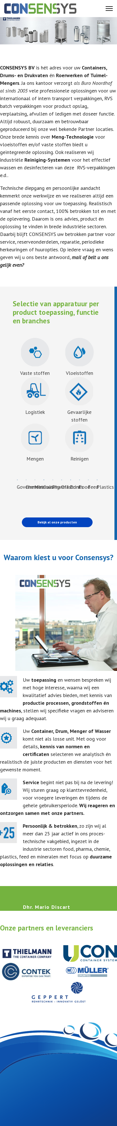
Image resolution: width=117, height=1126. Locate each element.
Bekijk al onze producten (57, 522)
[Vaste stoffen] (35, 352)
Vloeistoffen (79, 373)
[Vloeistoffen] (79, 352)
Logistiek (35, 412)
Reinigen (79, 458)
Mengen (35, 458)
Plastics (105, 487)
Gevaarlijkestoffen (79, 416)
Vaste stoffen (35, 373)
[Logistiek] (35, 391)
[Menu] (109, 8)
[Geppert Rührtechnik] (58, 992)
